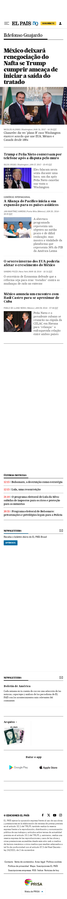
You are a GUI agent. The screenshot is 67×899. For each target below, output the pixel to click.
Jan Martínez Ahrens (14, 211)
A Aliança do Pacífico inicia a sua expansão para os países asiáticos (31, 203)
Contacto (8, 862)
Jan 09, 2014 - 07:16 (46, 308)
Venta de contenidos (24, 862)
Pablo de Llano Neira (15, 308)
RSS (34, 870)
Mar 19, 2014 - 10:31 (40, 271)
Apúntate (10, 542)
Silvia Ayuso (10, 164)
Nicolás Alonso (12, 129)
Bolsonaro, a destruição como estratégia (37, 482)
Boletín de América (17, 686)
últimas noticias (15, 475)
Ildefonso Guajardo (23, 35)
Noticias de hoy (51, 870)
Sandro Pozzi (11, 271)
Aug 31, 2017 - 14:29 (45, 129)
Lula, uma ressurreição (26, 489)
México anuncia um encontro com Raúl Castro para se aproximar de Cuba (31, 298)
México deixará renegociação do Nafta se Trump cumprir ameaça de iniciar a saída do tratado (31, 66)
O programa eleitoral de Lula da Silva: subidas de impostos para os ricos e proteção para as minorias (32, 500)
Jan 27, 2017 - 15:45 (41, 164)
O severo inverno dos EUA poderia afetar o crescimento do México (32, 263)
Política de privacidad (18, 866)
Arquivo (9, 722)
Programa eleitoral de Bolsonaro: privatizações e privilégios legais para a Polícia (33, 513)
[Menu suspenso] (7, 23)
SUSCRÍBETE (48, 23)
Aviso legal (40, 862)
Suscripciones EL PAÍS (47, 866)
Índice (40, 870)
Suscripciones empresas (19, 870)
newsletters (12, 530)
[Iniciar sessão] (60, 23)
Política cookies (54, 862)
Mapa (32, 866)
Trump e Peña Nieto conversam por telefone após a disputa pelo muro (33, 156)
